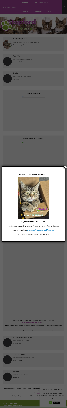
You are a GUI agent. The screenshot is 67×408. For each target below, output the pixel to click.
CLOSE (65, 167)
